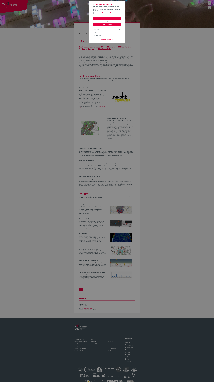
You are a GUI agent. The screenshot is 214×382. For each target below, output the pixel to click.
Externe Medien (115, 13)
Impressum (103, 39)
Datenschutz (110, 39)
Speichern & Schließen (107, 24)
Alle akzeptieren (107, 18)
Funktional (97, 13)
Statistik (106, 13)
